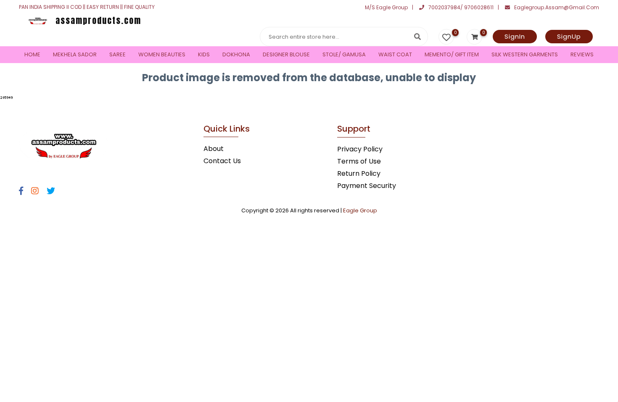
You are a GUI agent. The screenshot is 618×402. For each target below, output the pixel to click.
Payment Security (366, 185)
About (213, 148)
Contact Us (222, 161)
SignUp (569, 36)
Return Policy (358, 173)
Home (32, 54)
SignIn (514, 36)
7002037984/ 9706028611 (461, 7)
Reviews (582, 54)
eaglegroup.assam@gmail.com (556, 7)
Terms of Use (359, 161)
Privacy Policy (360, 149)
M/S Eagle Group (386, 7)
